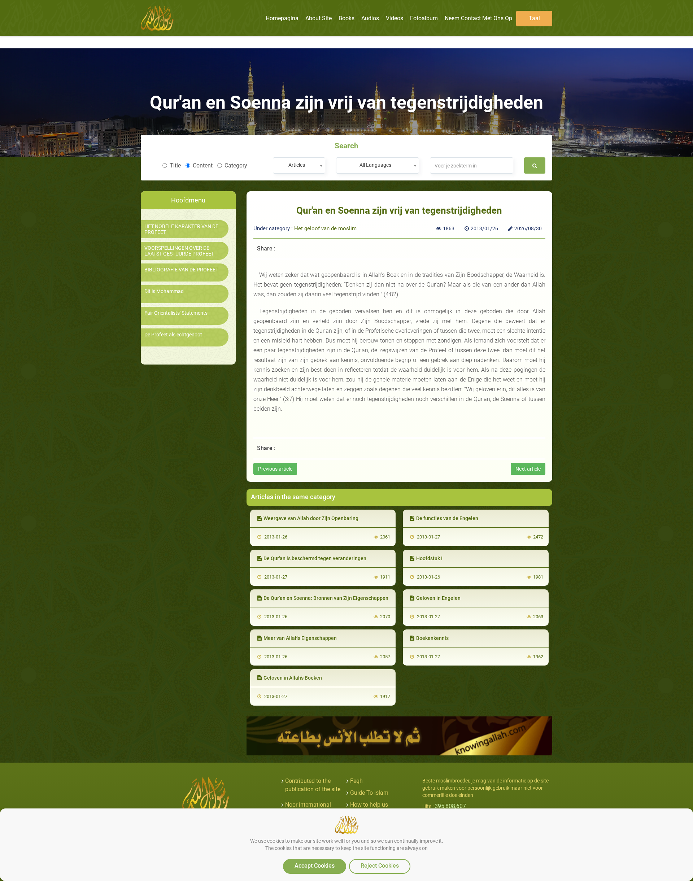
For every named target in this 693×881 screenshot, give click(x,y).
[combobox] (299, 165)
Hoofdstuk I (429, 558)
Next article (528, 469)
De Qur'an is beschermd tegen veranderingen (314, 558)
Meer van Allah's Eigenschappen (300, 638)
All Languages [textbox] (375, 165)
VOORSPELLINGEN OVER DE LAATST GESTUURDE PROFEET (179, 250)
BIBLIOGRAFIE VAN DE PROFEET (181, 269)
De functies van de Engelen (447, 518)
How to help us (369, 804)
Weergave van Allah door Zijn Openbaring (310, 518)
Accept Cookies (315, 865)
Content (203, 165)
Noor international (308, 804)
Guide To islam (369, 792)
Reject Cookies (380, 865)
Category (236, 165)
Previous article (275, 469)
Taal (534, 18)
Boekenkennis (432, 638)
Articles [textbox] (296, 165)
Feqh (356, 780)
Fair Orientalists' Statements (176, 313)
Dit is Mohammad (164, 291)
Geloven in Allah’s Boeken (292, 678)
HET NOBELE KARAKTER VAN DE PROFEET (181, 229)
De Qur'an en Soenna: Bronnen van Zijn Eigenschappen (325, 598)
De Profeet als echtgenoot (173, 334)
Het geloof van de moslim (325, 228)
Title (175, 165)
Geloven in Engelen (438, 598)
